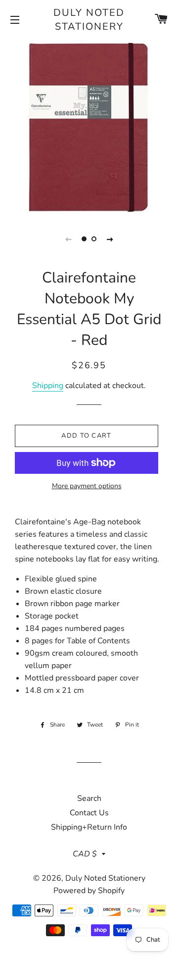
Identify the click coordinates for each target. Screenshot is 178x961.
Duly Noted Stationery (89, 19)
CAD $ (85, 853)
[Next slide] (110, 239)
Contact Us (89, 812)
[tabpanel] (89, 126)
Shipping (47, 385)
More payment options (87, 486)
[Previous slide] (68, 239)
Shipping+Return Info (89, 827)
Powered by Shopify (89, 890)
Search (89, 798)
